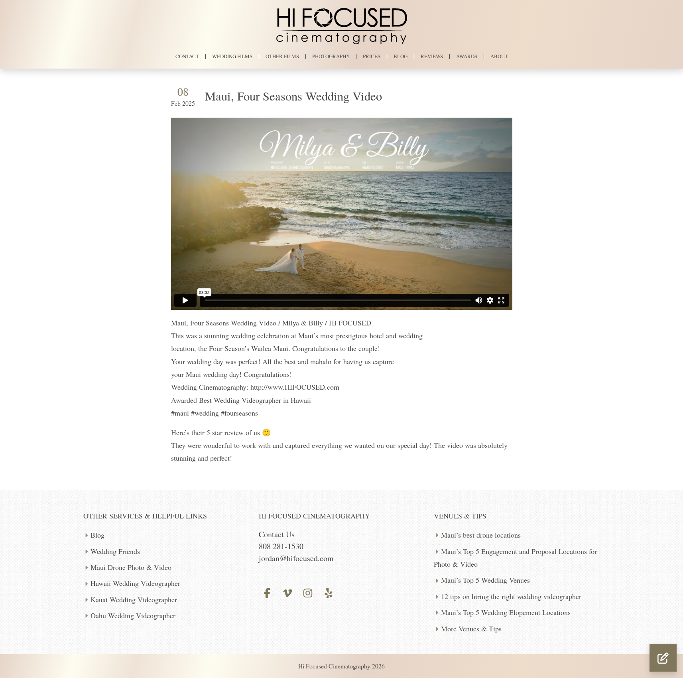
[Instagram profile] (308, 591)
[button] (663, 658)
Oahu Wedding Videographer (133, 615)
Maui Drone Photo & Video (131, 567)
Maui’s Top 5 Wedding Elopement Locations (506, 612)
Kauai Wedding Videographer (134, 599)
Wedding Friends (115, 551)
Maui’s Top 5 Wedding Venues (485, 580)
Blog (97, 535)
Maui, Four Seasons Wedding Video (293, 96)
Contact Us (277, 534)
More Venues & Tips (471, 628)
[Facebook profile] (267, 591)
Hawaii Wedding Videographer (135, 583)
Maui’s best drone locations (481, 535)
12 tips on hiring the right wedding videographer (511, 596)
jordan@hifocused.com (296, 558)
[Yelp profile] (328, 591)
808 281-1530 (281, 546)
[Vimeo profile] (287, 591)
